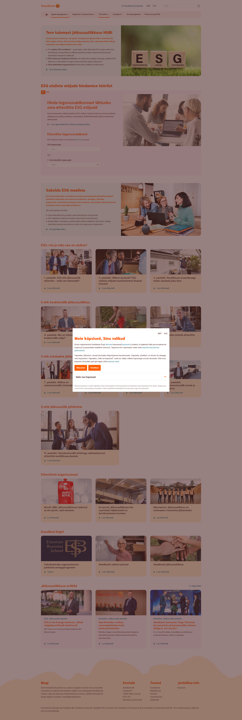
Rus (166, 333)
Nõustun (81, 367)
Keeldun (94, 367)
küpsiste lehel (113, 361)
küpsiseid (126, 344)
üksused (109, 344)
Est (160, 333)
